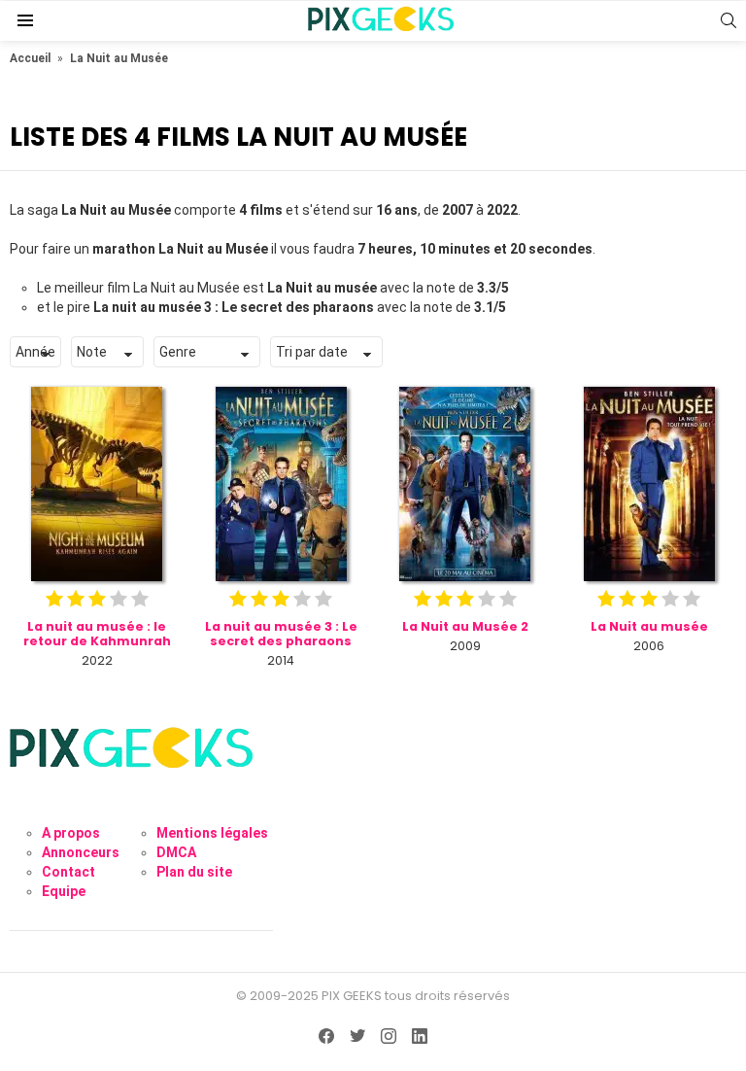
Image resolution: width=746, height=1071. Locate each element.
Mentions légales (212, 833)
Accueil (30, 58)
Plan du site (194, 872)
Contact (68, 872)
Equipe (63, 891)
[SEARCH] (728, 20)
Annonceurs (80, 852)
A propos (71, 833)
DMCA (176, 852)
